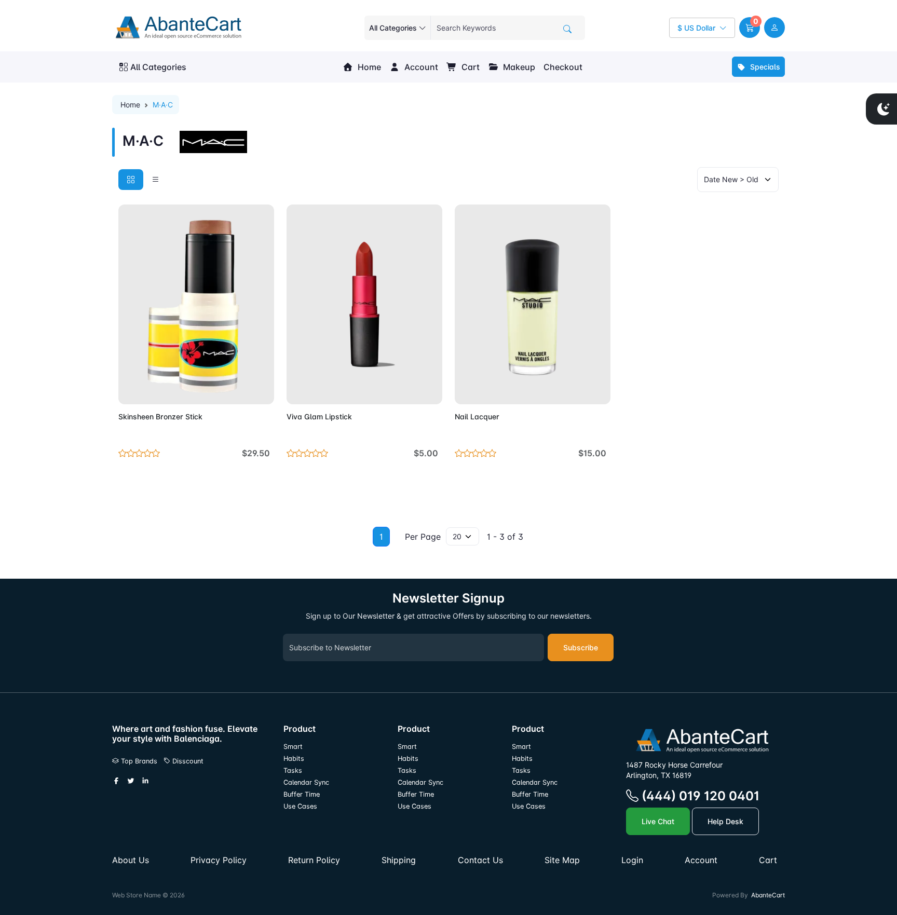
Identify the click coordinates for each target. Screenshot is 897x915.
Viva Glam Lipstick (319, 416)
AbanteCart (768, 895)
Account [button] (420, 67)
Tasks (292, 770)
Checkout (562, 67)
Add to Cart (241, 390)
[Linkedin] (145, 781)
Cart (469, 67)
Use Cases (300, 806)
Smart (293, 746)
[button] (749, 27)
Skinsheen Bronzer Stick (160, 416)
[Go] (567, 29)
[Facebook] (116, 781)
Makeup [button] (518, 67)
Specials (764, 66)
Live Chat (658, 821)
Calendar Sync (306, 782)
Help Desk (725, 821)
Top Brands (138, 761)
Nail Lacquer (477, 416)
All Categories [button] (158, 67)
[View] (130, 390)
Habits (293, 758)
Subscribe (580, 647)
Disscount (186, 761)
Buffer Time (301, 794)
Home (368, 67)
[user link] (774, 27)
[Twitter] (131, 781)
